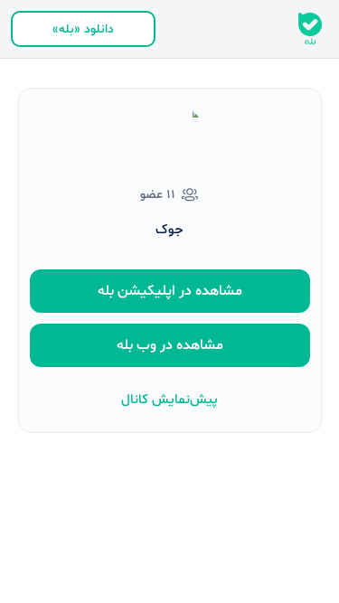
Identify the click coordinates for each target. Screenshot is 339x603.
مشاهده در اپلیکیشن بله (170, 291)
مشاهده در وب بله (170, 345)
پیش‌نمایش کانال (169, 400)
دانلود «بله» (83, 29)
